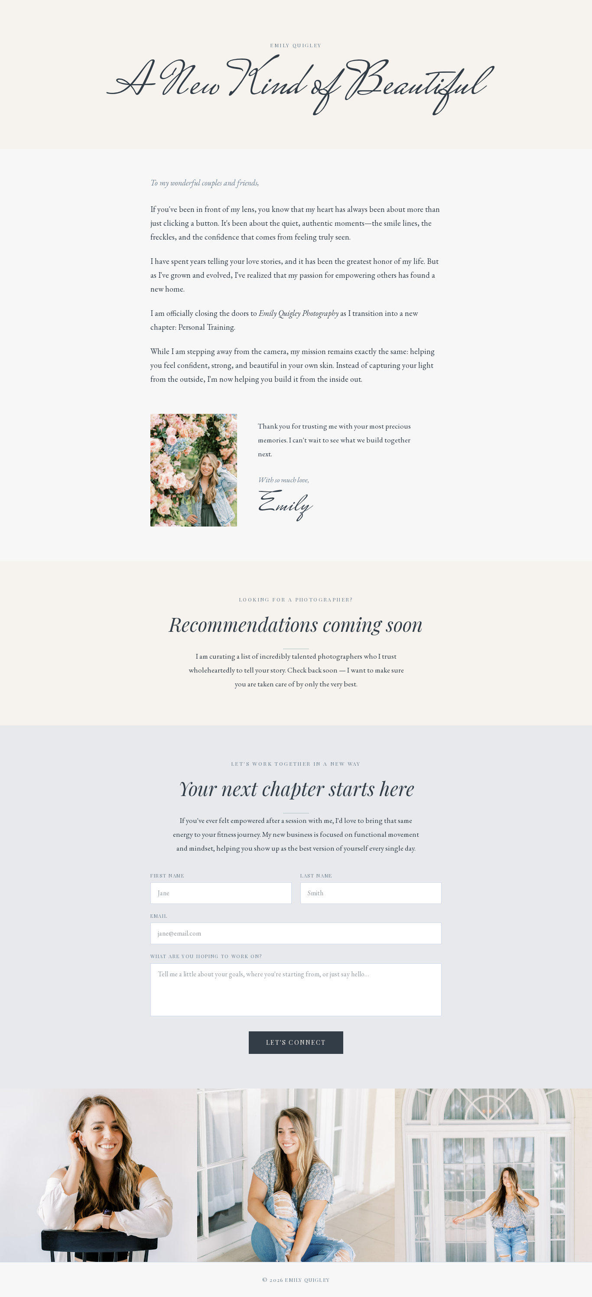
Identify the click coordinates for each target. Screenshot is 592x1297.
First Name (167, 875)
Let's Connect (296, 1042)
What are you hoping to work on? (206, 956)
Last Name (316, 875)
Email (158, 916)
